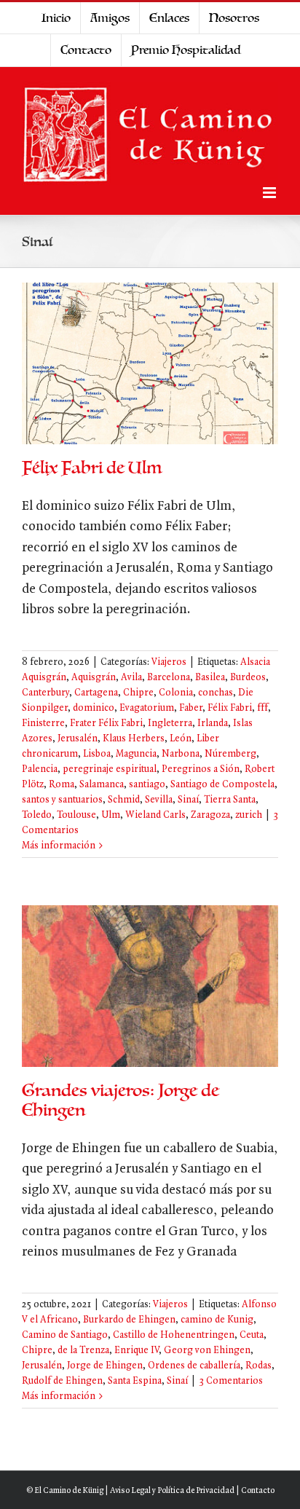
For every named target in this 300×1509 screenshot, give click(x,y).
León (181, 738)
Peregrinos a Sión (201, 769)
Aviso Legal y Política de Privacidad (172, 1490)
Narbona (181, 754)
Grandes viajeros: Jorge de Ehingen (120, 1100)
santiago (147, 784)
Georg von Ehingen (207, 1350)
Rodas (258, 1365)
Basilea (210, 677)
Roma (61, 784)
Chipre (138, 692)
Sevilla (159, 800)
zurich (248, 815)
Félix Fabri (230, 708)
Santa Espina (135, 1381)
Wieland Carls (155, 815)
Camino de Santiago (65, 1335)
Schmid (124, 800)
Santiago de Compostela (222, 784)
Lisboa (97, 754)
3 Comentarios (231, 1381)
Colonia (176, 692)
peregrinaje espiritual (110, 769)
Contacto (258, 1490)
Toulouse (76, 815)
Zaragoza (210, 815)
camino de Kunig (217, 1320)
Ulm (110, 815)
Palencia (40, 769)
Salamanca (101, 784)
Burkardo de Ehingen (129, 1320)
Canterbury (45, 692)
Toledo (37, 815)
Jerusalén (78, 738)
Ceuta (252, 1335)
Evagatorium (146, 708)
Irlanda (212, 723)
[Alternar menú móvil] (270, 192)
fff (262, 708)
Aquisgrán (93, 677)
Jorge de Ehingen (105, 1365)
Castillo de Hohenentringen (173, 1335)
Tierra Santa (230, 800)
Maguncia (136, 754)
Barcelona (168, 677)
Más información (58, 845)
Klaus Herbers (134, 738)
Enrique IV (136, 1350)
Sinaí (188, 800)
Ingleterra (170, 723)
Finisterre (43, 723)
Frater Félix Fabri (106, 723)
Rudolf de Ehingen (62, 1381)
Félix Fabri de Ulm (92, 468)
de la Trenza (83, 1350)
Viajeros (168, 662)
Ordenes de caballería (194, 1365)
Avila (131, 677)
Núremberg (230, 754)
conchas (215, 692)
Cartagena (96, 692)
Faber (190, 708)
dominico (93, 708)
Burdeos (248, 677)
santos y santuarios (62, 800)
